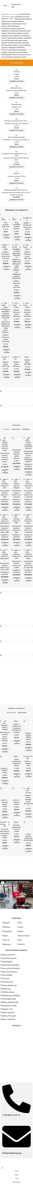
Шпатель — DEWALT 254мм (5, 770)
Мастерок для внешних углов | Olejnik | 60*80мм (4, 737)
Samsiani (12, 1165)
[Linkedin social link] (19, 1)
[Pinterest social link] (16, 1)
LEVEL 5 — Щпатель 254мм (16, 802)
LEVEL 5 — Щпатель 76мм (28, 763)
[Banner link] (16, 585)
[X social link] (14, 1)
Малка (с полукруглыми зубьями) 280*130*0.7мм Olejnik (16, 728)
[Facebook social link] (12, 1)
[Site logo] (16, 5)
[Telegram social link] (21, 1)
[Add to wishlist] (7, 219)
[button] (5, 750)
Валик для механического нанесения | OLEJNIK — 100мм (4, 833)
